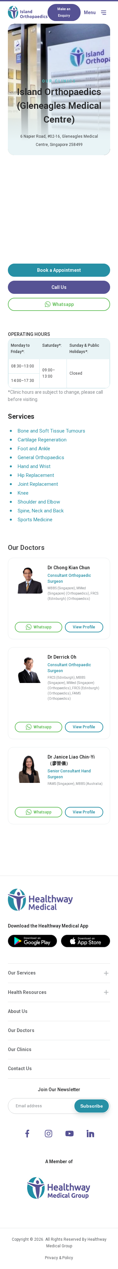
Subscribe (91, 1106)
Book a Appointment (59, 270)
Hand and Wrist (34, 466)
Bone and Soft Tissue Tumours (51, 431)
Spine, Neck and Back (41, 511)
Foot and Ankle (34, 449)
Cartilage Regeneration (42, 440)
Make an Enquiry (63, 12)
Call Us (59, 287)
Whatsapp (63, 304)
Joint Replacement (38, 484)
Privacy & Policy (59, 1258)
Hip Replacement (36, 475)
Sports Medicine (35, 520)
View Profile (84, 627)
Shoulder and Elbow (39, 502)
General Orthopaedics (41, 457)
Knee (23, 493)
